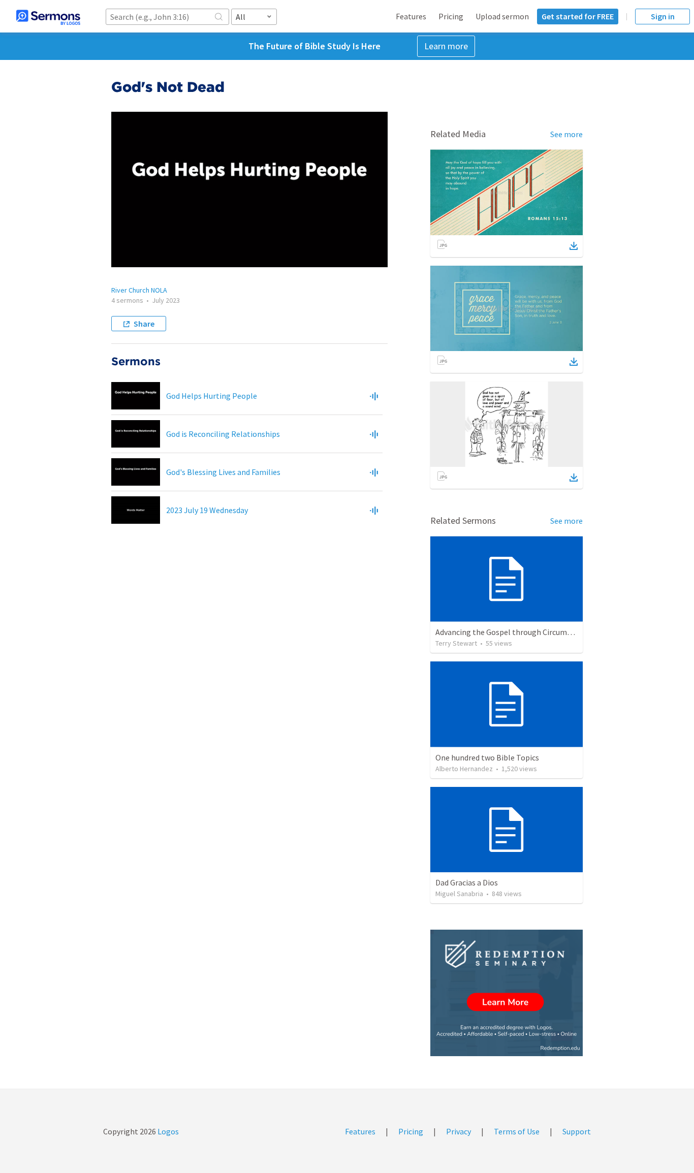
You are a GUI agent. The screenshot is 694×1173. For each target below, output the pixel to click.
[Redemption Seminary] (506, 993)
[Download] (574, 245)
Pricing (450, 16)
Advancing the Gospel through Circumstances (514, 632)
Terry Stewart (456, 643)
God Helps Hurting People (211, 396)
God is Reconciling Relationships (223, 434)
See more (566, 134)
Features (411, 16)
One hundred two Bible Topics (487, 757)
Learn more (446, 46)
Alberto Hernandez (464, 768)
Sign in (663, 16)
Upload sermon (502, 16)
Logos (167, 1131)
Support (576, 1131)
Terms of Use (517, 1131)
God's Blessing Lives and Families (223, 472)
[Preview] (374, 395)
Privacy (458, 1131)
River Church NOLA (139, 290)
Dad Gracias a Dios (466, 882)
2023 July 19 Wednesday (207, 510)
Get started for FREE (578, 16)
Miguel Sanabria (459, 893)
